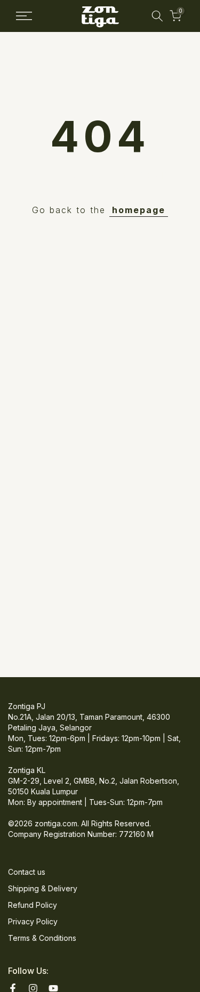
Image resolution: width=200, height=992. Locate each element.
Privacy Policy (33, 921)
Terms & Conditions (42, 937)
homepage (138, 210)
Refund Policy (32, 904)
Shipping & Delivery (42, 888)
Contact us (26, 871)
